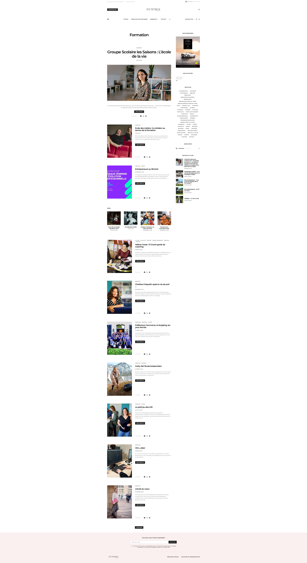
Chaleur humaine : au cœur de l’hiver (147, 227)
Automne (193, 91)
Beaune (193, 93)
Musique (195, 126)
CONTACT (163, 19)
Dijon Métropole (183, 116)
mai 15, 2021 (130, 228)
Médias (143, 166)
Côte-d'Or (181, 111)
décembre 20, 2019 (147, 230)
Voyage (192, 136)
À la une (137, 240)
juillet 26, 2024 (188, 184)
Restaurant (182, 130)
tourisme (194, 134)
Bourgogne (188, 99)
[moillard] (188, 51)
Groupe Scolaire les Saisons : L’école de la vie (139, 54)
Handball (182, 124)
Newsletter (189, 19)
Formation (139, 47)
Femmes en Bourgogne (188, 120)
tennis (187, 134)
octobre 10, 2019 (139, 369)
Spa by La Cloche (193, 132)
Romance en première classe (164, 227)
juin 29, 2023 (139, 60)
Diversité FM (194, 116)
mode (188, 126)
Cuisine (188, 109)
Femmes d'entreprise (157, 240)
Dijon (192, 114)
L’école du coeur (142, 489)
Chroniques (138, 322)
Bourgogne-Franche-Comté (188, 101)
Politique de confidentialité (190, 556)
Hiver (189, 124)
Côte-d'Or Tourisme (192, 111)
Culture (195, 109)
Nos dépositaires (130, 1)
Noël (187, 128)
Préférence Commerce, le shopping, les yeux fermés (152, 326)
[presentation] (177, 78)
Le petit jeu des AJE (144, 407)
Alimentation (184, 91)
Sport (180, 134)
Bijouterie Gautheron (187, 97)
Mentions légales (173, 556)
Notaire (181, 128)
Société (150, 322)
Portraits (143, 363)
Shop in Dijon (181, 132)
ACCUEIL (126, 19)
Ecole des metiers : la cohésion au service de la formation (150, 129)
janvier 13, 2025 (188, 168)
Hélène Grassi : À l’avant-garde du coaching (150, 245)
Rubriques (153, 19)
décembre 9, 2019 (139, 289)
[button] (199, 19)
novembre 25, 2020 (139, 172)
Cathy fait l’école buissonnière (148, 366)
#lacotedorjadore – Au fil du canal (191, 189)
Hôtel (195, 124)
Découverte (184, 118)
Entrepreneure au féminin (146, 169)
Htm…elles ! (140, 448)
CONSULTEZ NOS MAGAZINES (139, 19)
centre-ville (186, 105)
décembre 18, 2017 (139, 491)
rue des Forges (192, 130)
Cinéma (192, 107)
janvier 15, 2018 (138, 450)
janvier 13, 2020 (138, 249)
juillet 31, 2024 (187, 176)
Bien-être (149, 240)
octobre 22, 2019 (139, 330)
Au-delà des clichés (131, 227)
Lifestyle (138, 241)
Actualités (143, 240)
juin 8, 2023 (137, 133)
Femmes (193, 118)
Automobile (184, 93)
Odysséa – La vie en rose (191, 198)
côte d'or (185, 114)
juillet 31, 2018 (138, 410)
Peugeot (194, 128)
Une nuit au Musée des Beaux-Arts (114, 227)
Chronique (184, 107)
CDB (178, 105)
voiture (184, 136)
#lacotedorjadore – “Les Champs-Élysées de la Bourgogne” (191, 181)
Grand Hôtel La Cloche (188, 122)
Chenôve (195, 105)
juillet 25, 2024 (114, 230)
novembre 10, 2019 (164, 230)
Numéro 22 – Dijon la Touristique (115, 1)
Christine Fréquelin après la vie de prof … (152, 285)
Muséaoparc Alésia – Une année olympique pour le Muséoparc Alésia (192, 173)
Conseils (180, 109)
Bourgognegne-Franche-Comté (188, 103)
